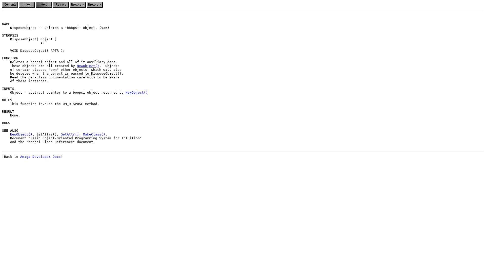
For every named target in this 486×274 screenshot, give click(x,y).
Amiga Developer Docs (40, 157)
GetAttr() (70, 134)
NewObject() (88, 66)
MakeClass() (94, 134)
